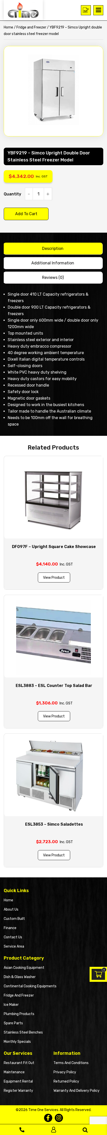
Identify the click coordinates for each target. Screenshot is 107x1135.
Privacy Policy (65, 1072)
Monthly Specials (17, 1042)
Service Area (14, 946)
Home (8, 27)
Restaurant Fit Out (19, 1063)
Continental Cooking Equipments (30, 986)
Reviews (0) (53, 277)
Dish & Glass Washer (20, 977)
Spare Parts (13, 1023)
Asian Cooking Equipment (24, 968)
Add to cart (26, 213)
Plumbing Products (19, 1014)
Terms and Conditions (71, 1063)
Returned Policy (66, 1081)
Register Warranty (18, 1091)
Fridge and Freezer (31, 27)
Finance (10, 928)
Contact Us (13, 937)
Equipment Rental (18, 1081)
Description (52, 248)
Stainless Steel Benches (23, 1032)
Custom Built (14, 919)
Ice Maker (11, 1005)
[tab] (53, 249)
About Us (11, 909)
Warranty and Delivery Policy (77, 1091)
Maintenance (14, 1072)
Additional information (52, 263)
